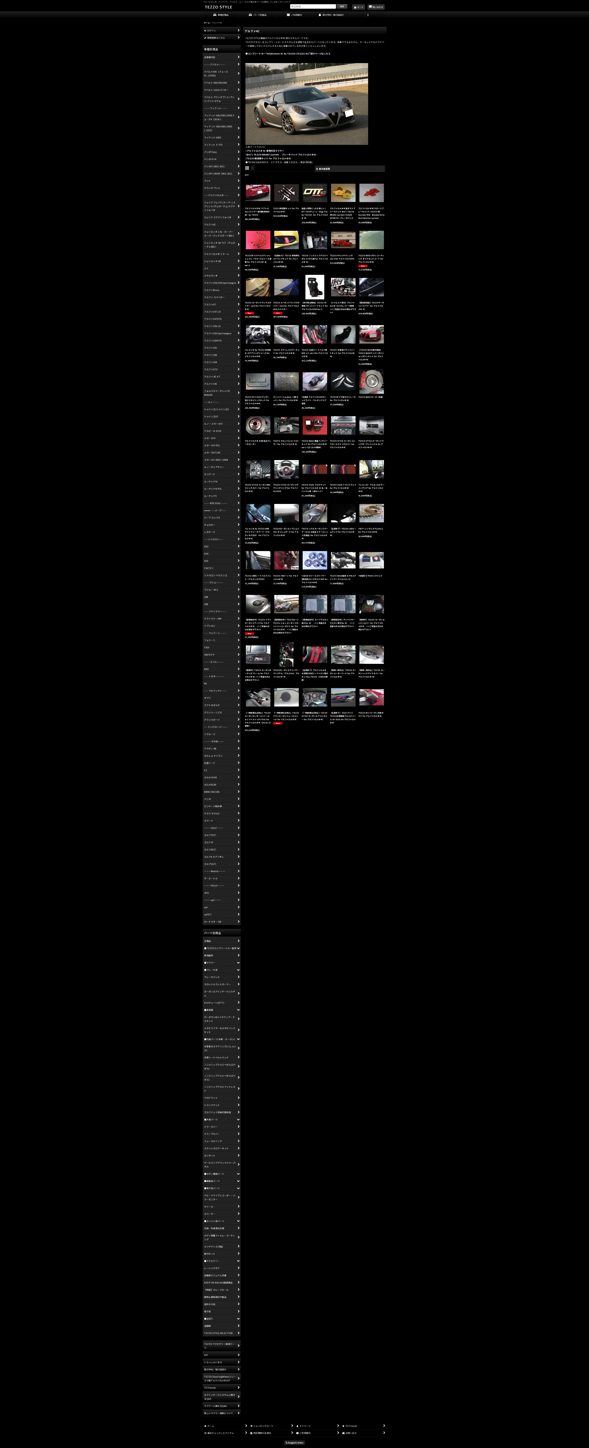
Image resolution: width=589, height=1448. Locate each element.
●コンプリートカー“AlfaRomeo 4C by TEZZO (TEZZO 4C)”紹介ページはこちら (287, 53)
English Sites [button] (295, 1442)
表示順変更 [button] (324, 168)
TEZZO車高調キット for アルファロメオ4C (270, 158)
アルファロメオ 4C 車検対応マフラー (265, 150)
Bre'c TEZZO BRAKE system (283, 154)
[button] (368, 15)
